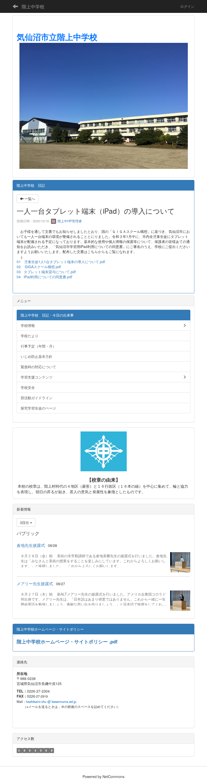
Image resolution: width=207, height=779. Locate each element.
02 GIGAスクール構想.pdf (39, 266)
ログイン (187, 6)
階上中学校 (33, 6)
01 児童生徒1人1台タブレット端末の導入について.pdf (61, 261)
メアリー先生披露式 (35, 583)
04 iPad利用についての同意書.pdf (44, 276)
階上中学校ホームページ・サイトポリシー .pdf (67, 641)
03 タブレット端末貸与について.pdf (46, 271)
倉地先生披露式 (31, 545)
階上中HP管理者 (69, 221)
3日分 (25, 522)
